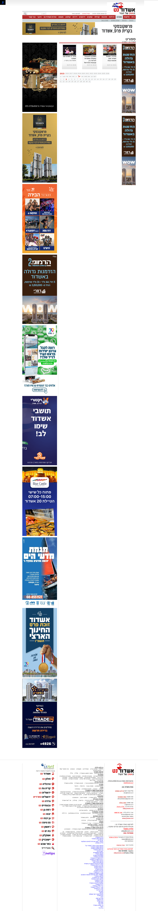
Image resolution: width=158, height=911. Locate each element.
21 (61, 81)
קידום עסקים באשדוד (97, 848)
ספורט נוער (104, 20)
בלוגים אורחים (83, 810)
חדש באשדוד (85, 817)
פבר (64, 76)
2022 (91, 73)
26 (75, 81)
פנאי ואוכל (80, 832)
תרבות (104, 17)
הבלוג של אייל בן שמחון (96, 810)
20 (115, 79)
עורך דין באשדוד (98, 888)
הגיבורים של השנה (97, 792)
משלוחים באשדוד (98, 855)
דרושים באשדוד (98, 868)
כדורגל (131, 20)
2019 (79, 73)
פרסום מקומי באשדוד (97, 847)
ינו (60, 76)
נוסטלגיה (77, 789)
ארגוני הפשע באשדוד (86, 773)
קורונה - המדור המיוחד (95, 825)
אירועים (101, 797)
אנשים (73, 769)
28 (81, 81)
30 (87, 81)
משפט (60, 17)
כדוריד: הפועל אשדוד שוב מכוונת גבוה (111, 58)
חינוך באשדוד (88, 836)
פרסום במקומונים (98, 852)
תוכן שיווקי (100, 817)
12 (92, 79)
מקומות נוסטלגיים (98, 813)
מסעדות (100, 775)
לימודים (92, 817)
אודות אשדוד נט (50, 17)
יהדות (87, 832)
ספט (85, 76)
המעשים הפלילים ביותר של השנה (82, 834)
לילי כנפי (100, 904)
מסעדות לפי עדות (85, 779)
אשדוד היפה (99, 800)
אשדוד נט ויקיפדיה (97, 877)
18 (109, 79)
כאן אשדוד (100, 895)
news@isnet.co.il (127, 818)
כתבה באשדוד (98, 881)
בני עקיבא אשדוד (98, 905)
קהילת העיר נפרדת (92, 802)
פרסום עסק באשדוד (97, 839)
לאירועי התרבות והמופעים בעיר (94, 783)
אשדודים (86, 769)
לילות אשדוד (93, 797)
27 (78, 81)
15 (100, 79)
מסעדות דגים (77, 776)
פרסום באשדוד (98, 876)
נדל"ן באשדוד (99, 837)
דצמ (95, 76)
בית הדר (100, 908)
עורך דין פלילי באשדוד (96, 887)
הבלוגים (100, 809)
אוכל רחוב (92, 780)
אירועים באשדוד (98, 866)
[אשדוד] (121, 15)
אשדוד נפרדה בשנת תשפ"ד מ (72, 806)
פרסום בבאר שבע (98, 862)
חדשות (127, 17)
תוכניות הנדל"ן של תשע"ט (75, 833)
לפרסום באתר (76, 13)
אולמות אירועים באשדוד (96, 883)
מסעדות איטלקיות (65, 776)
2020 (83, 73)
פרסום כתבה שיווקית (97, 879)
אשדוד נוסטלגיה (97, 812)
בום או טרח (94, 769)
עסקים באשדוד (66, 836)
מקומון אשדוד (99, 854)
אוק (89, 76)
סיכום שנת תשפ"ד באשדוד (94, 803)
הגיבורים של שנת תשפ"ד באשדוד (93, 804)
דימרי (101, 906)
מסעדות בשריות (98, 776)
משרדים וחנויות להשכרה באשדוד (93, 863)
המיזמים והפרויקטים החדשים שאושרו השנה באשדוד (87, 829)
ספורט (119, 17)
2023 (95, 73)
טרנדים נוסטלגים (74, 813)
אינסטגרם (75, 797)
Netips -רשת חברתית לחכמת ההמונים (92, 875)
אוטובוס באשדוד (66, 834)
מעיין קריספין (99, 898)
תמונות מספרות (86, 789)
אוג (82, 76)
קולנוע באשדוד (68, 783)
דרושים (82, 17)
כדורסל (124, 20)
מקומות (79, 769)
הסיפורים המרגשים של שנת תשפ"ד (93, 806)
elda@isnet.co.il (128, 808)
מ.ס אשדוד (100, 901)
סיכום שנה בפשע (80, 793)
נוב (92, 76)
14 (98, 79)
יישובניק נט (99, 851)
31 (89, 81)
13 (95, 79)
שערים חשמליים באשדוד (96, 873)
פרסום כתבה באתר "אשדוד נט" (94, 845)
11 (89, 79)
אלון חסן (100, 902)
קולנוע (68, 17)
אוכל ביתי (100, 777)
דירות (75, 17)
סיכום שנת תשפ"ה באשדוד (94, 827)
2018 (75, 73)
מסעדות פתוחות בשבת (76, 777)
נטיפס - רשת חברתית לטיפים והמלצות (92, 841)
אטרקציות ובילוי (92, 820)
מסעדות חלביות (87, 776)
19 (112, 79)
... (115, 62)
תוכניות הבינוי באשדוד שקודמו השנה (71, 804)
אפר (70, 76)
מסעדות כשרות (73, 779)
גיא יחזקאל (100, 899)
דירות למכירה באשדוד (96, 858)
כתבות (101, 789)
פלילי (76, 773)
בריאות (81, 800)
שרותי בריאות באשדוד (96, 865)
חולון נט (100, 891)
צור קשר (32, 17)
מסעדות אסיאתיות (90, 777)
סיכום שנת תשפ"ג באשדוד (94, 790)
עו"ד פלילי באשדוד (97, 886)
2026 (107, 73)
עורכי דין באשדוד (86, 823)
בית (133, 17)
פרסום (101, 893)
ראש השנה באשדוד (90, 833)
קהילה (97, 17)
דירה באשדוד (99, 884)
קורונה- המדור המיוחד (96, 826)
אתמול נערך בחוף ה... (70, 60)
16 (103, 79)
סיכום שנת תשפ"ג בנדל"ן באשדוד (72, 794)
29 (84, 81)
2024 (99, 73)
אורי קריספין (118, 812)
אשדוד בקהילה (98, 799)
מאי (73, 76)
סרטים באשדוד (98, 836)
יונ (76, 76)
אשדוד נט (132, 42)
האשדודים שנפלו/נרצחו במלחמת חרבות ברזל (90, 807)
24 (69, 81)
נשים (101, 832)
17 (106, 79)
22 (63, 81)
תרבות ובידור (98, 782)
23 (66, 81)
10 (86, 79)
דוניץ (102, 897)
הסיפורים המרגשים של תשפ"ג (81, 792)
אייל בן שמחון (99, 843)
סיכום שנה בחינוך (92, 793)
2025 (103, 73)
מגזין (101, 787)
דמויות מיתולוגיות (86, 813)
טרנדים (84, 820)
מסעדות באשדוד (98, 857)
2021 (87, 73)
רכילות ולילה (99, 767)
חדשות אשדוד (98, 772)
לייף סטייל (99, 819)
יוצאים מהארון (97, 770)
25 (72, 81)
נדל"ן (71, 773)
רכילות (112, 17)
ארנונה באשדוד (98, 870)
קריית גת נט (99, 890)
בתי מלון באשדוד (98, 850)
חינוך (39, 17)
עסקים (89, 17)
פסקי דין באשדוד (98, 823)
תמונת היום (84, 797)
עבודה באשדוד (98, 880)
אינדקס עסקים (70, 832)
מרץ (67, 76)
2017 (71, 73)
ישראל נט (100, 840)
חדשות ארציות (99, 773)
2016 (67, 73)
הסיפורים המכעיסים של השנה (92, 794)
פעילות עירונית (89, 800)
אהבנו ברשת (94, 832)
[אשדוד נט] (120, 776)
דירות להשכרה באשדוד (96, 859)
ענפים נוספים (115, 20)
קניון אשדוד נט (77, 836)
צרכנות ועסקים (98, 816)
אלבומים (100, 796)
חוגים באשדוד (79, 783)
